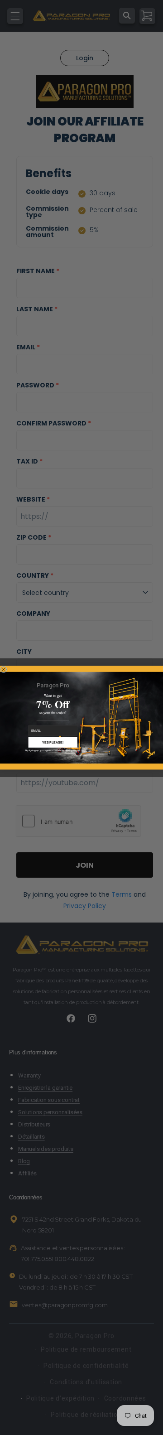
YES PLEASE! (52, 742)
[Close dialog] (3, 669)
